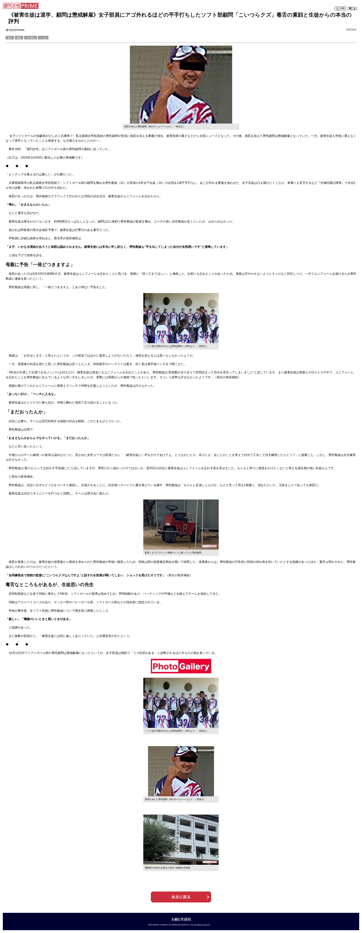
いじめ (43, 38)
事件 (10, 38)
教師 (19, 38)
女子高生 (30, 38)
